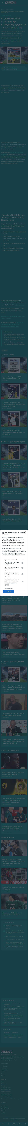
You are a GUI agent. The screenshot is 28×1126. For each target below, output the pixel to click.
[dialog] (14, 563)
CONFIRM (8, 591)
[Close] (25, 532)
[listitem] (14, 559)
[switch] (22, 563)
